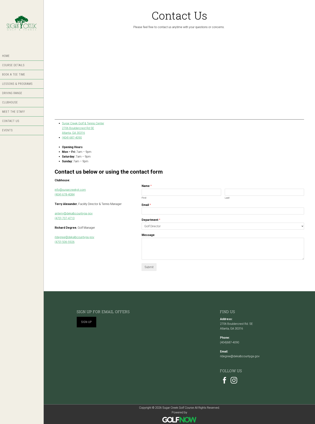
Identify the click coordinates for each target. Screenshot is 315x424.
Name (147, 186)
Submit (149, 267)
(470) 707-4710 (65, 218)
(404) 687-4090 (72, 137)
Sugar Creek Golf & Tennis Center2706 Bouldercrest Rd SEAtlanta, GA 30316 (83, 128)
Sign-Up (86, 322)
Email (146, 205)
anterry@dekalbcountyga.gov (74, 213)
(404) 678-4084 (65, 194)
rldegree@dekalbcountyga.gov (74, 237)
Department (151, 220)
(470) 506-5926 (65, 242)
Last (227, 197)
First (144, 197)
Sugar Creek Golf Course (22, 25)
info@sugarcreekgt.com (70, 189)
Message (148, 235)
